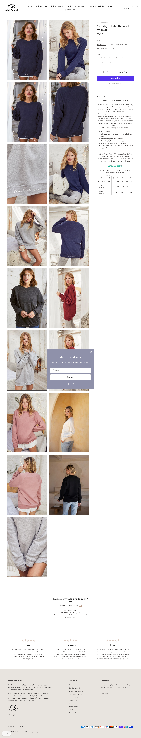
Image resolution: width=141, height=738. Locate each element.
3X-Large (108, 62)
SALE (110, 6)
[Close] (91, 352)
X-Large (124, 58)
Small (105, 58)
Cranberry (110, 44)
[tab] (102, 96)
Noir (98, 48)
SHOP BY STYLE (41, 6)
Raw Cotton (105, 48)
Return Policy (73, 697)
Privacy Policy (73, 707)
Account (126, 8)
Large (118, 58)
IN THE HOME (80, 6)
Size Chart (72, 713)
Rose (113, 48)
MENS (69, 6)
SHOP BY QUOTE (57, 6)
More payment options (115, 83)
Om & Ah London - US (19, 732)
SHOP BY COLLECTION (96, 6)
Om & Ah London (103, 23)
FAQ (70, 703)
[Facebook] (69, 384)
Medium (112, 58)
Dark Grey (119, 44)
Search (71, 685)
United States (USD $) (14, 726)
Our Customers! (74, 688)
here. (80, 605)
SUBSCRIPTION (70, 10)
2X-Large (100, 62)
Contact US (73, 700)
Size (98, 54)
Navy (126, 44)
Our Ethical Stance (75, 694)
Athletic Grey (101, 44)
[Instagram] (73, 384)
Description (101, 96)
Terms (71, 710)
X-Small (99, 58)
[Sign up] (132, 694)
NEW (30, 6)
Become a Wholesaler (76, 691)
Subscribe (70, 377)
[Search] (132, 8)
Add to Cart (122, 72)
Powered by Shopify (32, 732)
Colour (99, 41)
